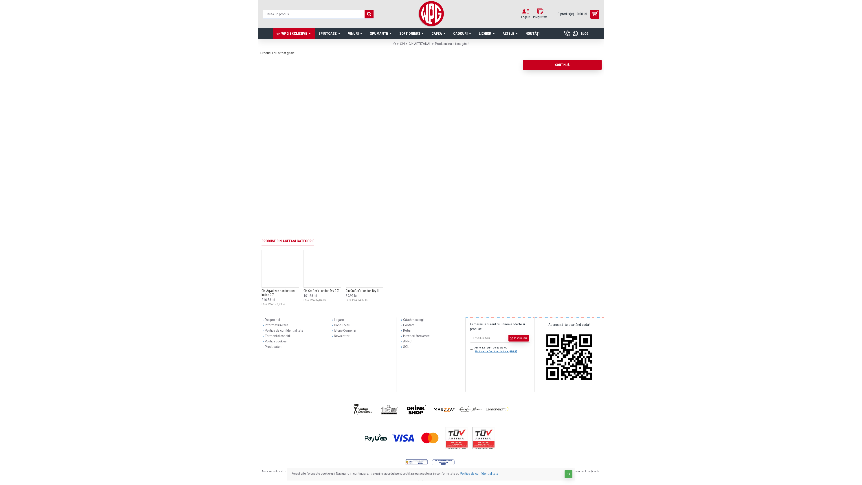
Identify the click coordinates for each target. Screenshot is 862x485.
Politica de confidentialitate (479, 473)
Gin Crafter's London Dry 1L (363, 291)
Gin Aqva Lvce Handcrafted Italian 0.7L (278, 293)
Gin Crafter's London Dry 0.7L (321, 291)
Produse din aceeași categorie (288, 241)
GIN (402, 44)
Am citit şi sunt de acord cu (496, 349)
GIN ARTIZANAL (420, 44)
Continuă (562, 65)
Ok (568, 474)
